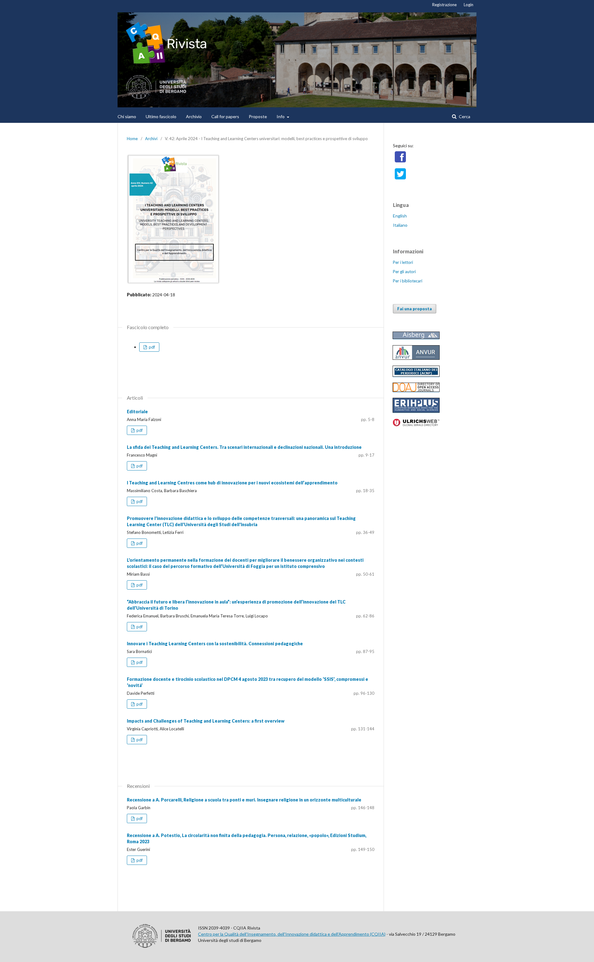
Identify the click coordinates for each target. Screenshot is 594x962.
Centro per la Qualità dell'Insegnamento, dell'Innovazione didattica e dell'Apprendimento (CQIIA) (291, 934)
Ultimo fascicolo (161, 116)
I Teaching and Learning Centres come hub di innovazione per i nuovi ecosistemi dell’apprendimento (232, 482)
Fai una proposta (414, 308)
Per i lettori (403, 262)
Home (132, 138)
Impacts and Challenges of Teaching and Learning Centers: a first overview (205, 721)
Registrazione (444, 4)
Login (468, 4)
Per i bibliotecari (407, 280)
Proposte (258, 116)
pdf (151, 347)
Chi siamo (127, 116)
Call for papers (225, 116)
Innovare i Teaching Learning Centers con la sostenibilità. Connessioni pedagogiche (215, 643)
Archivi (151, 138)
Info (281, 116)
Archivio (194, 116)
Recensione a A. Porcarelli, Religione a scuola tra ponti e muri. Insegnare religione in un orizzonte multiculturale (244, 799)
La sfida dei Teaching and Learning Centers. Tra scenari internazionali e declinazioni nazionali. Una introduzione (244, 447)
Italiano (400, 225)
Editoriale (137, 411)
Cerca (464, 116)
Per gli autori (404, 271)
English (400, 215)
